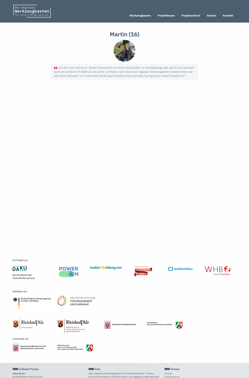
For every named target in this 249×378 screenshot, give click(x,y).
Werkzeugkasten (140, 15)
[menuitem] (140, 15)
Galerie (211, 15)
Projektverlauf (191, 15)
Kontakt (228, 15)
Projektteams (166, 15)
